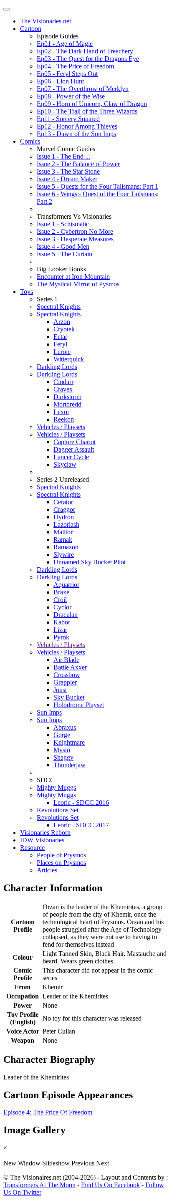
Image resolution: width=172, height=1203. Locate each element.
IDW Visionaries (42, 840)
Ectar (60, 336)
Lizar (60, 629)
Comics (30, 141)
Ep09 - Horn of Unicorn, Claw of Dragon (92, 103)
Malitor (63, 532)
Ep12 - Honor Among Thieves (77, 126)
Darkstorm (67, 396)
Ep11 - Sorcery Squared (68, 118)
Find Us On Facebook (110, 1184)
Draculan (65, 614)
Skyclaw (64, 464)
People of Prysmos (61, 855)
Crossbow (66, 674)
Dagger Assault (73, 449)
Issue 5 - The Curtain (64, 254)
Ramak (62, 539)
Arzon (61, 321)
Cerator (63, 501)
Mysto (61, 749)
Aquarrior (66, 584)
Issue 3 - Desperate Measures (75, 239)
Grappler (65, 682)
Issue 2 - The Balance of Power (78, 163)
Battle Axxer (70, 667)
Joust (60, 689)
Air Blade (66, 659)
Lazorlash (66, 524)
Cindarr (63, 381)
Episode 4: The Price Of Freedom (47, 1112)
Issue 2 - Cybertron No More (75, 231)
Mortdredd (67, 404)
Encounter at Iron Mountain (73, 276)
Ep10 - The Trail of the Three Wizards (87, 111)
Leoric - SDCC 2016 (81, 802)
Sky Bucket (68, 697)
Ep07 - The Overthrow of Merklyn (83, 88)
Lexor (61, 411)
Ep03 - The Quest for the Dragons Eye (88, 58)
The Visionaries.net (45, 21)
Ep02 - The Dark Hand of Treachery (85, 51)
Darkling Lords (57, 366)
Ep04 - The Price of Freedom (75, 66)
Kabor (61, 622)
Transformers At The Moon (39, 1184)
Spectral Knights (59, 306)
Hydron (63, 517)
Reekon (63, 419)
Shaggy (63, 757)
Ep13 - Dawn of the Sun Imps (76, 133)
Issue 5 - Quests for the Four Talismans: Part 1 (97, 186)
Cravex (63, 389)
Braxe (61, 592)
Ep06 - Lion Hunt (60, 81)
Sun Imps (49, 712)
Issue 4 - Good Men (63, 246)
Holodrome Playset (78, 704)
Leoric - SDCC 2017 (81, 825)
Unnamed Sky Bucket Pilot (89, 562)
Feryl (60, 344)
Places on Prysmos (61, 862)
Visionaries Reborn (45, 832)
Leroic (62, 351)
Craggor (64, 509)
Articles (47, 870)
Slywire (63, 554)
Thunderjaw (69, 764)
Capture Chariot (74, 441)
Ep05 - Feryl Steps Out (67, 73)
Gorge (61, 734)
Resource (32, 847)
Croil (60, 599)
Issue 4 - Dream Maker (67, 178)
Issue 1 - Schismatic (63, 223)
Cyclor (62, 607)
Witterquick (68, 359)
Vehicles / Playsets (61, 426)
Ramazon (65, 547)
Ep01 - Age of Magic (65, 43)
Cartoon (30, 28)
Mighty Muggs (56, 787)
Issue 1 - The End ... (63, 156)
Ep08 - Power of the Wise (71, 96)
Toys (26, 291)
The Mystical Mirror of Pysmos (78, 284)
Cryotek (64, 329)
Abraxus (64, 727)
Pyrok (61, 637)
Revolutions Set (57, 810)
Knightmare (69, 742)
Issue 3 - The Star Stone (68, 171)
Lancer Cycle (71, 456)
